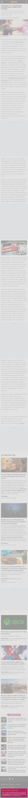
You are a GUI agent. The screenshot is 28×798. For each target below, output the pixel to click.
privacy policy (6, 794)
